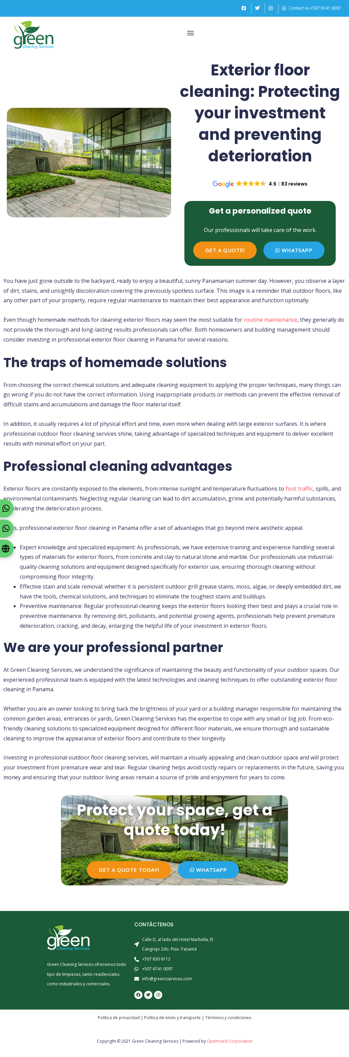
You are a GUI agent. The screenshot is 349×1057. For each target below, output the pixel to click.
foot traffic (299, 488)
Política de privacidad (119, 1017)
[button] (190, 33)
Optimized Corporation (230, 1041)
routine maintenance (270, 319)
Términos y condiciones (228, 1017)
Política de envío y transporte (172, 1017)
